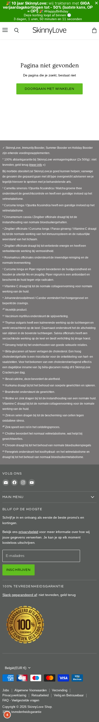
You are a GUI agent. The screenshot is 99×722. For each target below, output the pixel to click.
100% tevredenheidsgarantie (21, 712)
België (15, 668)
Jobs (5, 690)
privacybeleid (28, 532)
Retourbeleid (40, 695)
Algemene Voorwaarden (30, 690)
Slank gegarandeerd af (19, 595)
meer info (36, 164)
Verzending (59, 690)
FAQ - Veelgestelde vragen (20, 700)
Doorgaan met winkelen (49, 89)
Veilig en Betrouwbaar (69, 695)
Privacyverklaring (14, 695)
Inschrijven (18, 570)
